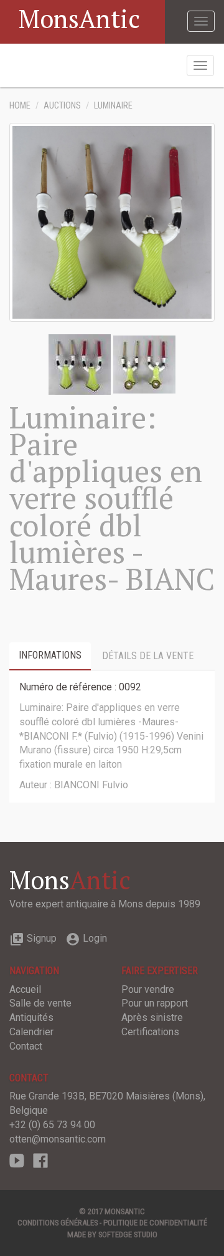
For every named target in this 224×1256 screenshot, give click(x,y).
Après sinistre (152, 1017)
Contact (25, 1046)
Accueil (25, 989)
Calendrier (31, 1032)
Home (19, 105)
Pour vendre (147, 989)
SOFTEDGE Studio (127, 1234)
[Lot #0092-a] (144, 364)
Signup (33, 938)
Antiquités (31, 1017)
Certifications (150, 1032)
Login (86, 938)
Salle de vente (40, 1003)
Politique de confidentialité (155, 1222)
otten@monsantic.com (57, 1139)
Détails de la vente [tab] (148, 656)
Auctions (62, 105)
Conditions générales (57, 1222)
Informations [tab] (50, 655)
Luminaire (113, 105)
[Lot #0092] (80, 364)
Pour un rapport (154, 1003)
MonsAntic (79, 18)
